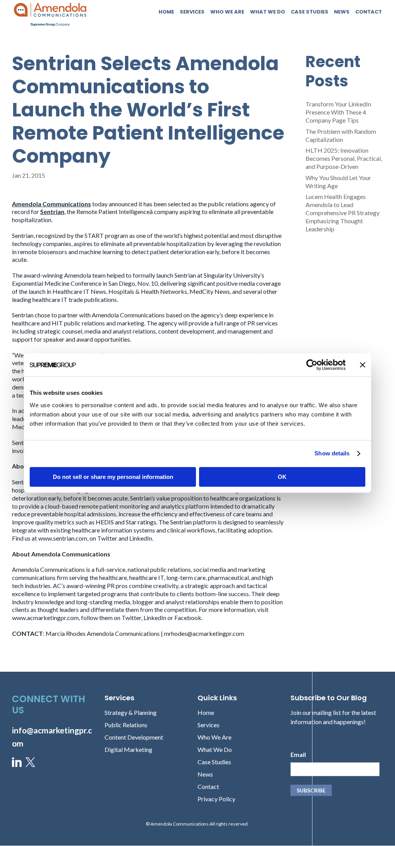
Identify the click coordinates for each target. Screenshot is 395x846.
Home (166, 12)
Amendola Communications (51, 203)
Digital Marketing (128, 749)
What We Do (267, 12)
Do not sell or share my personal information (113, 477)
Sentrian (52, 211)
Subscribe (311, 790)
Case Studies (309, 12)
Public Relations (126, 724)
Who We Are (227, 12)
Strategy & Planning (131, 712)
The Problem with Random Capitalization (341, 135)
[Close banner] (362, 364)
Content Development (134, 737)
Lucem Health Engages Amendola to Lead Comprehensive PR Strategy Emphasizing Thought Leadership (343, 212)
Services (192, 12)
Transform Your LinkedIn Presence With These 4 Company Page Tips (338, 112)
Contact (368, 12)
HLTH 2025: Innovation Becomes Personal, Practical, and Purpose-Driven (344, 158)
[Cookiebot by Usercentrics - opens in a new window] (312, 365)
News (341, 12)
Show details (331, 453)
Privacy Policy (216, 798)
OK (282, 477)
